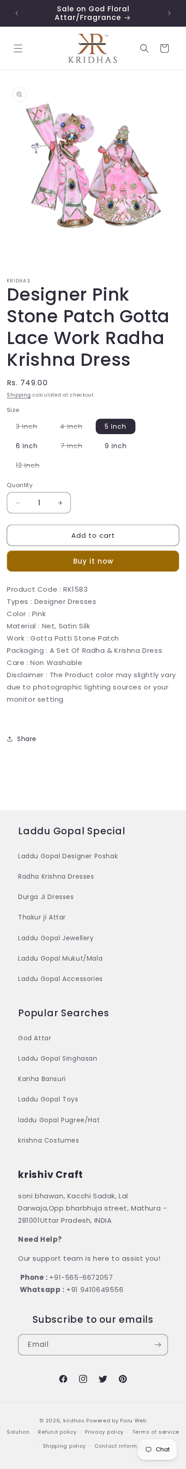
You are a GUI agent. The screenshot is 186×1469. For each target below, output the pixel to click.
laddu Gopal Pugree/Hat (59, 1119)
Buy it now (93, 561)
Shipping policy (64, 1446)
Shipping (19, 395)
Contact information (123, 1446)
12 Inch (32, 466)
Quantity (20, 485)
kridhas (74, 1420)
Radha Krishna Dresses (56, 876)
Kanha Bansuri (42, 1078)
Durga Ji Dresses (46, 896)
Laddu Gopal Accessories (60, 978)
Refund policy (57, 1432)
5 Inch (115, 426)
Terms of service (155, 1432)
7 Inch (76, 447)
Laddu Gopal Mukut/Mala (60, 958)
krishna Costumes (48, 1140)
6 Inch (27, 445)
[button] (18, 48)
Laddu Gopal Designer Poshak (68, 856)
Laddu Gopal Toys (48, 1099)
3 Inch (31, 427)
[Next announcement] (169, 13)
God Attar (34, 1038)
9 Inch (116, 445)
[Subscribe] (157, 1344)
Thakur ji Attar (42, 917)
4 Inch (76, 427)
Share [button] (27, 738)
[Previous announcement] (17, 13)
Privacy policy (104, 1432)
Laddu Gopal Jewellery (56, 938)
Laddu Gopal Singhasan (58, 1058)
